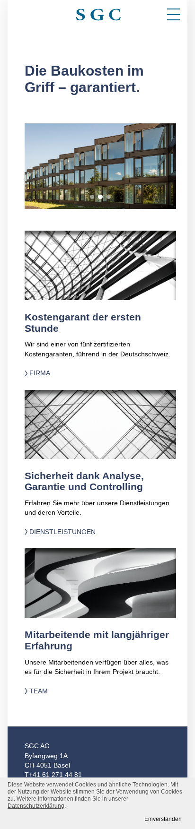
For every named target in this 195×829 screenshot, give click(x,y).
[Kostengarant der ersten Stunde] (100, 265)
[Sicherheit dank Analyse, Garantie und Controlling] (100, 424)
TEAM (38, 691)
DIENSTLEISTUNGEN (62, 531)
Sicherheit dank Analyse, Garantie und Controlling (84, 481)
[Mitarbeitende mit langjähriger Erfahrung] (100, 583)
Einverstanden (163, 819)
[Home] (97, 11)
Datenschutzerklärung (36, 806)
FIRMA (39, 373)
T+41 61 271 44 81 (53, 774)
